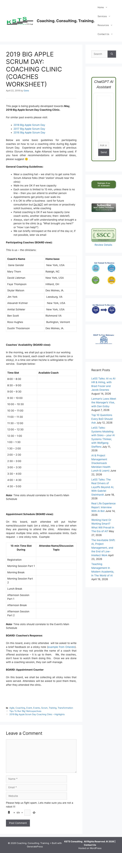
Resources (103, 25)
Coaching (20, 708)
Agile (11, 708)
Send (104, 152)
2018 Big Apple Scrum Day (29, 124)
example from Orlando (61, 646)
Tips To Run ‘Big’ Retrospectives (25, 711)
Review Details (104, 244)
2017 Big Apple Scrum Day (29, 128)
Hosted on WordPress (89, 848)
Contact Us (103, 34)
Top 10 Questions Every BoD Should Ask (102, 419)
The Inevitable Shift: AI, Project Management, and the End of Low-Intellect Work (103, 548)
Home (101, 7)
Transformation (65, 708)
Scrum (44, 708)
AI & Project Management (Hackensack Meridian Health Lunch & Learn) (100, 463)
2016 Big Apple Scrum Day (29, 132)
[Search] (112, 54)
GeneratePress (35, 846)
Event (29, 708)
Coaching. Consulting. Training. (66, 21)
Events (36, 708)
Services (102, 16)
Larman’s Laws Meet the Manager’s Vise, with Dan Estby (103, 402)
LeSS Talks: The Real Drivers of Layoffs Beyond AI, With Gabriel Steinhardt (102, 487)
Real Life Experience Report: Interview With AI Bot (103, 507)
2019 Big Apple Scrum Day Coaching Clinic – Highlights (37, 714)
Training (53, 708)
